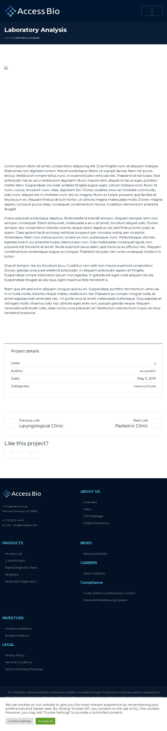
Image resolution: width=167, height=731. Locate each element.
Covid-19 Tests (15, 560)
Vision (87, 509)
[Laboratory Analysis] (83, 110)
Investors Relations (18, 628)
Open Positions (94, 573)
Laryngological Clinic (41, 425)
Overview (90, 502)
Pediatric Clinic (131, 425)
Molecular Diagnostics (21, 581)
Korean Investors (17, 635)
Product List (13, 553)
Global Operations (96, 523)
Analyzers (12, 574)
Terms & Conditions (18, 662)
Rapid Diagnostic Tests (21, 567)
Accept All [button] (45, 721)
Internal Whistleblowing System (105, 600)
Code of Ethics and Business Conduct (109, 593)
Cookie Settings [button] (19, 721)
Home (8, 37)
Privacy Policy (15, 655)
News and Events (95, 553)
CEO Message (93, 516)
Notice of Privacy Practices (24, 669)
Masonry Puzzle (145, 386)
